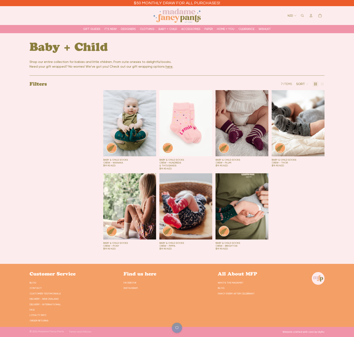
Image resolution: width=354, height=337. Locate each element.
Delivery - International (45, 304)
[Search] (302, 15)
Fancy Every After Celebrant (236, 293)
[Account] (310, 15)
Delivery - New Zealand (44, 298)
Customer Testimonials (45, 293)
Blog (33, 282)
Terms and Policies (80, 331)
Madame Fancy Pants (51, 331)
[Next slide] (150, 123)
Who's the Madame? (230, 282)
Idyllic (321, 331)
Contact (36, 288)
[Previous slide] (109, 123)
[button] (302, 84)
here (169, 66)
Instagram (131, 288)
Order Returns (39, 320)
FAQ (32, 309)
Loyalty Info (38, 315)
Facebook (130, 282)
